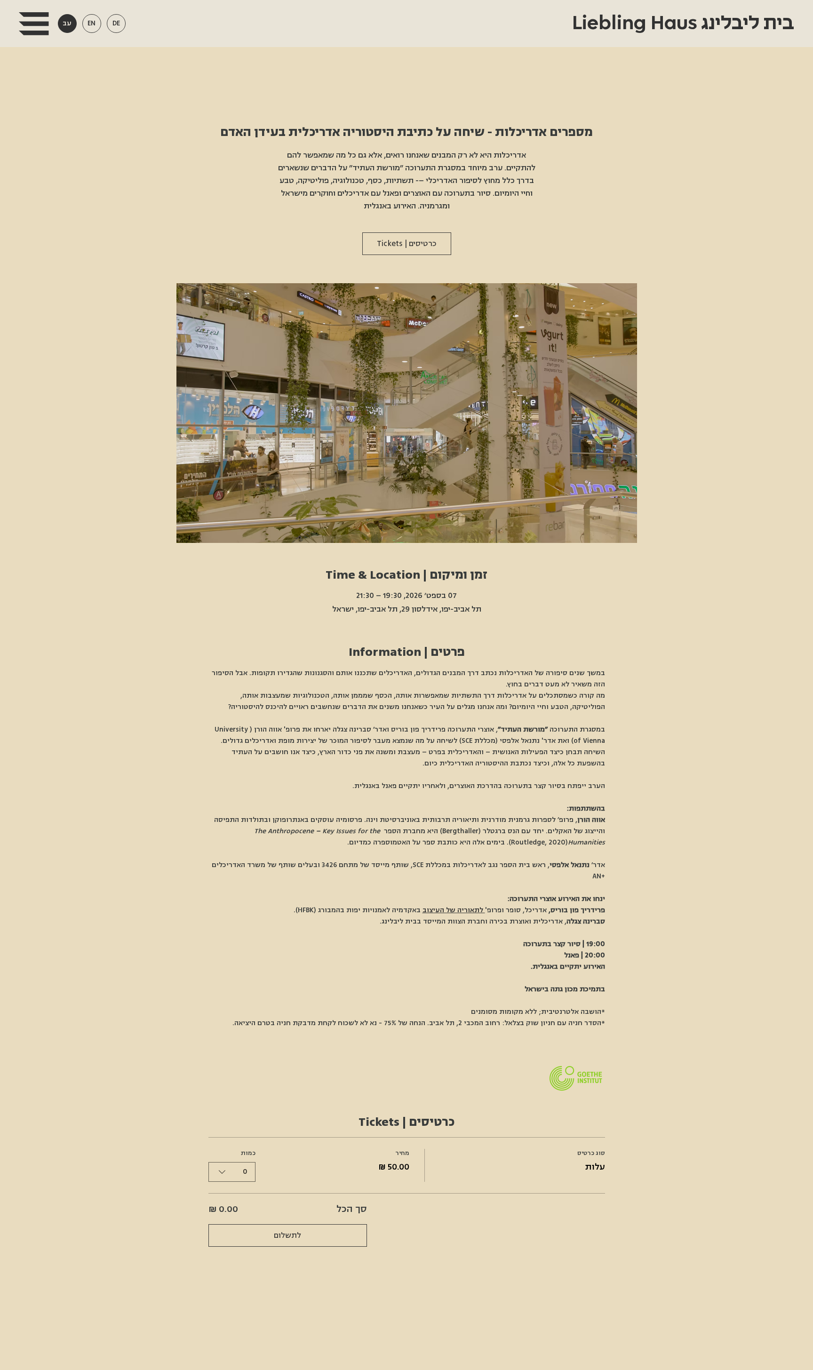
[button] (33, 23)
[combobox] (231, 1172)
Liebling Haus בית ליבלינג (681, 23)
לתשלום (287, 1235)
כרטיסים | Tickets (407, 243)
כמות (248, 1153)
